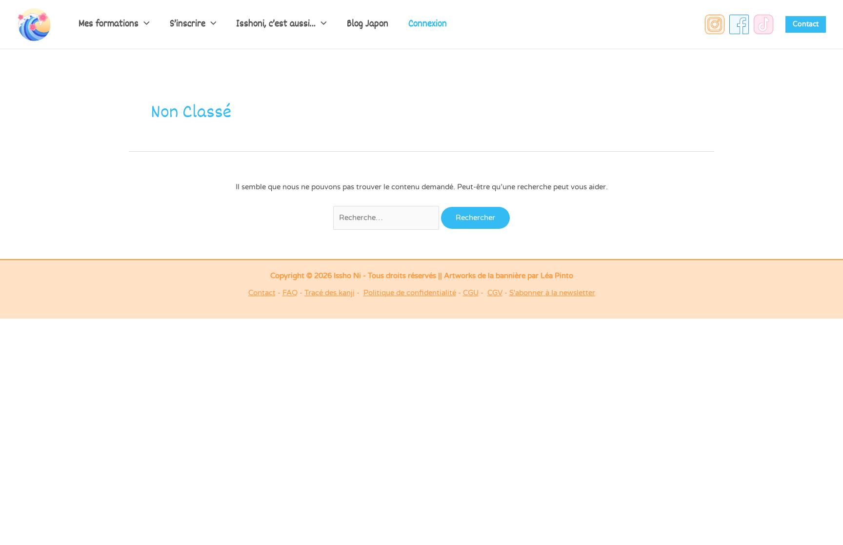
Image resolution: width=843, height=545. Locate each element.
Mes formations (109, 24)
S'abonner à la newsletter (552, 292)
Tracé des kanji (329, 292)
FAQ (290, 292)
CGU (471, 292)
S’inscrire (187, 24)
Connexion (427, 24)
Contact (262, 292)
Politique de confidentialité (409, 292)
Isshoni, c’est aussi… (276, 24)
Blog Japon (367, 24)
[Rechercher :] (387, 217)
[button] (144, 24)
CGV (494, 292)
